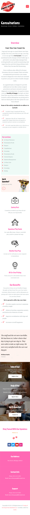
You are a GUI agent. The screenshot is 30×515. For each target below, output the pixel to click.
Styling (6, 171)
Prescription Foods (9, 142)
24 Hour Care (7, 162)
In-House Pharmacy (9, 140)
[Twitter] (13, 444)
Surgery (6, 145)
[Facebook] (9, 444)
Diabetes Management (10, 159)
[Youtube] (17, 444)
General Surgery (8, 157)
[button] (3, 188)
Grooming (6, 151)
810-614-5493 (17, 476)
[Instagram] (21, 444)
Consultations (7, 148)
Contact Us (15, 414)
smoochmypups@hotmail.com (17, 478)
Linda (14, 509)
